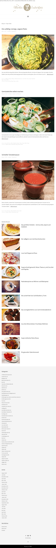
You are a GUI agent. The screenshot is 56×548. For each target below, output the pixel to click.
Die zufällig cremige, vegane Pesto (14, 29)
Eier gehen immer (5, 391)
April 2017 (4, 491)
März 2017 (4, 493)
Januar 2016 (4, 517)
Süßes (3, 449)
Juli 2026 (3, 475)
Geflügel (3, 408)
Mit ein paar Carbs (5, 428)
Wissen (3, 464)
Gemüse (9, 144)
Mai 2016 (3, 510)
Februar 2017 (4, 495)
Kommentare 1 (14, 31)
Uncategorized (5, 455)
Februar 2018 (4, 482)
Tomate (7, 212)
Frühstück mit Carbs (6, 406)
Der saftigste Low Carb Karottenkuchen (33, 239)
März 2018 (4, 480)
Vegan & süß (4, 458)
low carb (7, 81)
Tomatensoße (14, 212)
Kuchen (3, 417)
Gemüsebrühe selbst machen (12, 91)
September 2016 (5, 502)
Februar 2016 (4, 516)
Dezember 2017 (5, 486)
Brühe (7, 144)
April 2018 (4, 478)
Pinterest (28, 536)
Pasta (25, 78)
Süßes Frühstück (5, 451)
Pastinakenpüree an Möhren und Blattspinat (34, 281)
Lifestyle (3, 423)
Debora (9, 31)
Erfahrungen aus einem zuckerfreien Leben (10, 397)
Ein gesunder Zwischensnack (30, 352)
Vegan (3, 79)
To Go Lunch (4, 453)
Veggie (28, 143)
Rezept (12, 81)
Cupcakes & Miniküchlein (7, 384)
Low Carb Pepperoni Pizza (29, 253)
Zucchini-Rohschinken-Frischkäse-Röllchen (34, 324)
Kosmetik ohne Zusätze (6, 415)
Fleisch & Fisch (5, 402)
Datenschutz (4, 526)
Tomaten (10, 212)
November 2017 (5, 488)
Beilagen (13, 78)
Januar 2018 (4, 484)
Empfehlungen (5, 395)
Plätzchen (4, 434)
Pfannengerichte (5, 432)
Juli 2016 (3, 506)
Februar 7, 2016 (4, 157)
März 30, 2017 (4, 31)
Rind (2, 438)
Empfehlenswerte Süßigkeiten (8, 393)
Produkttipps (4, 436)
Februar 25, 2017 (4, 93)
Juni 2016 (3, 508)
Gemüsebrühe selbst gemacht (15, 144)
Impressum (4, 528)
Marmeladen (4, 427)
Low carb (22, 78)
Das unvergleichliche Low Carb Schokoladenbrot (36, 310)
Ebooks (3, 389)
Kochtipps (4, 414)
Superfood (4, 445)
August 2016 (4, 504)
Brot (2, 382)
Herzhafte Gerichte (18, 78)
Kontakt (3, 530)
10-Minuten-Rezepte (8, 78)
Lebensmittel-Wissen (6, 421)
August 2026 (4, 473)
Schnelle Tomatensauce (10, 155)
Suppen (18, 143)
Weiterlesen (50, 74)
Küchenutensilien (5, 419)
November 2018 (5, 476)
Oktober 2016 (4, 501)
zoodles (17, 81)
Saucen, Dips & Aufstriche (31, 78)
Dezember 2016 (5, 499)
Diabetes (3, 387)
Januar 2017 (4, 497)
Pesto (10, 81)
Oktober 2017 (4, 489)
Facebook (26, 536)
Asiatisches (4, 376)
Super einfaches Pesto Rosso (30, 338)
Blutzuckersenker (5, 380)
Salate (3, 440)
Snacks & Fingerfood (6, 443)
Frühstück (4, 404)
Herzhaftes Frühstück (6, 412)
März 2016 (4, 514)
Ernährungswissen (5, 399)
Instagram (30, 536)
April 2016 (4, 512)
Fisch (3, 400)
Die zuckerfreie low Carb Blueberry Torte (33, 296)
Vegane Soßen (6, 79)
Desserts (3, 386)
